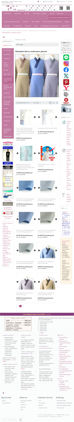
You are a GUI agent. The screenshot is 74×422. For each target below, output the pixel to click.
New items (9, 45)
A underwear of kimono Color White (47, 128)
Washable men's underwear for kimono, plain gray (24, 293)
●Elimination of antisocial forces (7, 261)
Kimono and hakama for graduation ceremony (65, 357)
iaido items (27, 13)
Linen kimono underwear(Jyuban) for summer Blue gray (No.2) (47, 199)
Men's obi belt (35, 21)
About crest (60, 13)
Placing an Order (61, 400)
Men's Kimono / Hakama (63, 338)
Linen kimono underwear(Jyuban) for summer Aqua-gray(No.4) (25, 199)
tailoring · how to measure (63, 381)
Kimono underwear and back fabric (64, 351)
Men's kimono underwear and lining (59, 17)
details (42, 333)
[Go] (20, 419)
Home (3, 30)
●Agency (5, 257)
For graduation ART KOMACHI (8, 208)
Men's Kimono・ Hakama (40, 13)
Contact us (23, 404)
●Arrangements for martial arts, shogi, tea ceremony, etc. (7, 234)
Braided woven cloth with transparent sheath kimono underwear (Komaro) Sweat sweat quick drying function (25, 167)
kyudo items (17, 13)
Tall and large (7, 200)
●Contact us (6, 266)
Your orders (42, 403)
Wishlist (41, 405)
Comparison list (43, 408)
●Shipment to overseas (6, 246)
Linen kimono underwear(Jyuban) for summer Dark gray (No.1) (47, 231)
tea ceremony (7, 13)
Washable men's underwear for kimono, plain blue (46, 262)
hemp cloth (7, 26)
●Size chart (6, 230)
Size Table (62, 384)
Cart (40, 400)
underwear (26, 21)
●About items (6, 248)
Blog (21, 409)
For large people (17, 26)
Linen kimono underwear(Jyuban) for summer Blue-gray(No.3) (25, 231)
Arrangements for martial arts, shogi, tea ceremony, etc (65, 388)
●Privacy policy (7, 259)
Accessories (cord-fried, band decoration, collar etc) (65, 363)
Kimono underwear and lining (12, 21)
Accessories (28, 26)
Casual (35, 26)
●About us (5, 264)
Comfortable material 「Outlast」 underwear (47, 165)
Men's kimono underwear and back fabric (64, 342)
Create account (6, 403)
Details (23, 369)
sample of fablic (65, 26)
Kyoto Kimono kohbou (66, 241)
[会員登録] (66, 42)
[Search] (12, 41)
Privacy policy (60, 408)
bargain (67, 21)
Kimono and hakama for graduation (52, 21)
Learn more (24, 389)
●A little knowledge (6, 251)
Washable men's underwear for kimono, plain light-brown (46, 293)
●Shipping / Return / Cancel (7, 239)
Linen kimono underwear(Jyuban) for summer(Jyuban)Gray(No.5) (25, 262)
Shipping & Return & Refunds (64, 403)
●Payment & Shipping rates (6, 242)
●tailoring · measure (5, 227)
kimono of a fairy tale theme (7, 217)
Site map (22, 407)
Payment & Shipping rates (64, 405)
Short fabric (62, 367)
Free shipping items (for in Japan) (49, 26)
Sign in (4, 400)
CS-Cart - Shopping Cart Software (53, 416)
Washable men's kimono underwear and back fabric (42, 30)
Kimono (52, 13)
